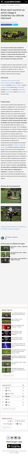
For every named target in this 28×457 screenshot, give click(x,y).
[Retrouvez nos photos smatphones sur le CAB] (15, 438)
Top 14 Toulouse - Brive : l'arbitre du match (19, 363)
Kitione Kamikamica (10, 83)
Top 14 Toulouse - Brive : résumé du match (17, 320)
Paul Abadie (20, 87)
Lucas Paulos (9, 92)
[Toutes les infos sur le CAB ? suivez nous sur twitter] (12, 438)
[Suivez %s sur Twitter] (5, 238)
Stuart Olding (4, 147)
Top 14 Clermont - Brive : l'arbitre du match (18, 253)
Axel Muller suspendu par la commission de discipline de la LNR (18, 370)
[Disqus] (14, 283)
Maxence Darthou (17, 85)
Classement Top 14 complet (9, 408)
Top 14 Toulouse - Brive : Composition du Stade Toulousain (17, 333)
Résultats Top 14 (6, 427)
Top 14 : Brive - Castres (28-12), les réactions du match (19, 259)
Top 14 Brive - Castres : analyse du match (19, 247)
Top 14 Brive (17, 5)
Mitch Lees (9, 89)
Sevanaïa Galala (5, 87)
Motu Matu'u (21, 89)
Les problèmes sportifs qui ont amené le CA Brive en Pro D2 (18, 313)
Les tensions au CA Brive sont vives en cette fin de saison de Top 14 (18, 345)
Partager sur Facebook (7, 24)
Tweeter (16, 24)
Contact (17, 452)
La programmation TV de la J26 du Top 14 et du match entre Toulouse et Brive (19, 351)
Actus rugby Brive (11, 5)
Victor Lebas (21, 92)
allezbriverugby (3, 5)
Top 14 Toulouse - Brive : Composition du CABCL (17, 338)
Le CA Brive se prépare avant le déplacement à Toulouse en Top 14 (19, 357)
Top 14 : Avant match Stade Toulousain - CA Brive (18, 326)
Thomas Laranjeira (18, 145)
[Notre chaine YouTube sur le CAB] (19, 438)
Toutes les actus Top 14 (8, 375)
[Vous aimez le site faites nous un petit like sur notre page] (8, 438)
